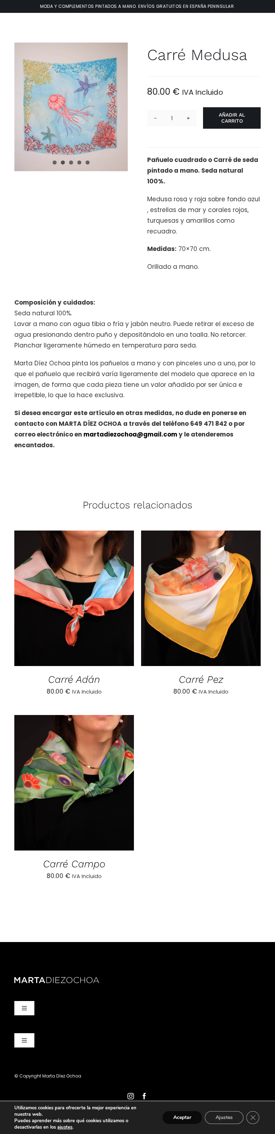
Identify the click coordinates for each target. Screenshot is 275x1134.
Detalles (105, 600)
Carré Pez (201, 679)
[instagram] (130, 1096)
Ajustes (224, 1117)
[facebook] (144, 1096)
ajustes (64, 1127)
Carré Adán (74, 679)
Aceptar (182, 1117)
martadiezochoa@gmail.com (130, 434)
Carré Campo (74, 864)
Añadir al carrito (232, 118)
